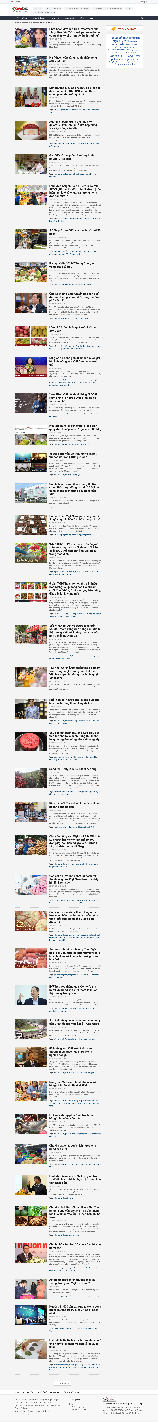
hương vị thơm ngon (71, 903)
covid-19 (63, 867)
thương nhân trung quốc (86, 792)
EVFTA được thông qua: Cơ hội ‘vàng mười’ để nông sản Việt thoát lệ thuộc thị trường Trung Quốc (73, 990)
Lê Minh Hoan (85, 318)
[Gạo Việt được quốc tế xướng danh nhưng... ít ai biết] (32, 164)
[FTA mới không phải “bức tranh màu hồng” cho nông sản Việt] (32, 1124)
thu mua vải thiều (63, 794)
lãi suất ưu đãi (75, 254)
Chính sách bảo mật (22, 1414)
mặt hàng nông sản (61, 1365)
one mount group (92, 656)
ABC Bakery (73, 760)
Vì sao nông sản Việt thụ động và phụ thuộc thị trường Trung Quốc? (73, 455)
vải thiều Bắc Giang (61, 614)
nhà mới (117, 44)
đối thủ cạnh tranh (77, 349)
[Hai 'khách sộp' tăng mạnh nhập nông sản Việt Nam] (32, 66)
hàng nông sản (81, 1134)
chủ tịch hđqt (86, 251)
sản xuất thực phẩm (61, 218)
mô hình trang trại (79, 1367)
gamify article (129, 52)
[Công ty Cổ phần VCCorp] (109, 1399)
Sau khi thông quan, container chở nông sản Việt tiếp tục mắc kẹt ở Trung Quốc (74, 1022)
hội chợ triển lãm (75, 110)
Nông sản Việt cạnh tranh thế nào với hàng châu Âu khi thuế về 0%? (72, 1083)
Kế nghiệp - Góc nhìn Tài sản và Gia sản (108, 8)
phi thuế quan (70, 1134)
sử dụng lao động (84, 1164)
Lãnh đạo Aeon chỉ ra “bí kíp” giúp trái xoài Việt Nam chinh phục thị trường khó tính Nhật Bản (75, 1179)
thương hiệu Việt (71, 721)
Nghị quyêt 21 (121, 41)
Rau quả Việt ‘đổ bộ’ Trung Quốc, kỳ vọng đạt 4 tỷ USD (72, 265)
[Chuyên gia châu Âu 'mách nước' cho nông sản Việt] (32, 1154)
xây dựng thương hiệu (85, 174)
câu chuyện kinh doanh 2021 (59, 658)
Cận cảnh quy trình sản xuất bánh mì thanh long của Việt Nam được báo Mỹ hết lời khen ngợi (73, 879)
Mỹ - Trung (58, 1296)
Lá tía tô (94, 1365)
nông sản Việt (71, 143)
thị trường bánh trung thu (86, 143)
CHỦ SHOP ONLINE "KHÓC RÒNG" (77, 8)
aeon (71, 1198)
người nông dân (64, 385)
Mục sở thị (84, 903)
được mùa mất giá (84, 380)
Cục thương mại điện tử (92, 614)
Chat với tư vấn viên (78, 1409)
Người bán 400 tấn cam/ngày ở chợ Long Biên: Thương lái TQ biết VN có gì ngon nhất (75, 1310)
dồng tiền (134, 37)
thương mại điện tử (61, 535)
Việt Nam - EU (54, 1103)
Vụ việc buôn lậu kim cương (44, 12)
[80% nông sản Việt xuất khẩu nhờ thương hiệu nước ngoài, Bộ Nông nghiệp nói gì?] (32, 1057)
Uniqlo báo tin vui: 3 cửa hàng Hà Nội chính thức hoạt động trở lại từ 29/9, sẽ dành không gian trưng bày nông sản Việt (74, 489)
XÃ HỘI (24, 18)
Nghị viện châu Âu (59, 1011)
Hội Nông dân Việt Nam (67, 1270)
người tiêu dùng (75, 535)
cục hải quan (73, 1365)
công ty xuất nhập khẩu (87, 1039)
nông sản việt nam (72, 318)
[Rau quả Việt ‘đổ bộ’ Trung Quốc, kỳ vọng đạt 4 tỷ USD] (32, 272)
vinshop (56, 656)
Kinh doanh (55, 1392)
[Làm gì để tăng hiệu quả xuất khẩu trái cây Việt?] (32, 336)
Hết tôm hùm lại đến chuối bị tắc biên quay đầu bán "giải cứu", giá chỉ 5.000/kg (75, 427)
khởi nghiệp (62, 723)
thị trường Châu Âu (61, 251)
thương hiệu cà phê (61, 110)
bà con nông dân (87, 935)
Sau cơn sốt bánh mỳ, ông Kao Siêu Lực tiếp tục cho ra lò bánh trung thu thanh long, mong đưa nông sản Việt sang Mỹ (74, 736)
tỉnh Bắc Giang (59, 792)
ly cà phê (57, 414)
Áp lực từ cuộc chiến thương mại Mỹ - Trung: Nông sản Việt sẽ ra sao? (73, 1281)
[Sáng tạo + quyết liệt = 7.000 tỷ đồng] (32, 778)
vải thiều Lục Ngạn (73, 572)
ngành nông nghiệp (60, 827)
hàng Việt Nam (58, 221)
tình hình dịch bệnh (88, 572)
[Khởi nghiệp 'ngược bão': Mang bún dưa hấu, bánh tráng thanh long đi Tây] (32, 709)
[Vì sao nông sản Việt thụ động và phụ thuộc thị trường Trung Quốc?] (32, 462)
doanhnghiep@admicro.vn (83, 1407)
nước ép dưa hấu (85, 721)
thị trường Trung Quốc (83, 284)
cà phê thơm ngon (68, 414)
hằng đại (133, 41)
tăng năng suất (70, 380)
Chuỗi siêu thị (91, 346)
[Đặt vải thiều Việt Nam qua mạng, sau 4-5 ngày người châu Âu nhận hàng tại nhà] (32, 525)
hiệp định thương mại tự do (89, 1101)
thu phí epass (116, 53)
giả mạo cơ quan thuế (124, 64)
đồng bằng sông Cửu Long (68, 382)
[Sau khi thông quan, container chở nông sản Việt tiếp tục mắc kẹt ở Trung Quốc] (32, 1029)
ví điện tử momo (86, 864)
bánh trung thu (59, 143)
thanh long (53, 723)
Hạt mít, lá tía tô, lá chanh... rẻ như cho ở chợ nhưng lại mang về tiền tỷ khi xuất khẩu (75, 1344)
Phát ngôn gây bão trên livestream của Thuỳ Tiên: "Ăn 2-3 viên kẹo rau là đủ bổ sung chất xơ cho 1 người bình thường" (74, 32)
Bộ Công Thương (75, 614)
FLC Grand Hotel (129, 56)
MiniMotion (133, 59)
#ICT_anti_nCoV (60, 1039)
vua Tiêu (91, 414)
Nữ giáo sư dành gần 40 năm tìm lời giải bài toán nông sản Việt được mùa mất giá (74, 361)
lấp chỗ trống (94, 1296)
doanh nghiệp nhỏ (76, 218)
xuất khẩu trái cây (60, 1370)
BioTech (129, 8)
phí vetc (116, 59)
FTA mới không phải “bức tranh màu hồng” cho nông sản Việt (72, 1116)
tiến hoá (137, 62)
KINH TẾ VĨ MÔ (38, 18)
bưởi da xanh (69, 346)
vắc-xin (114, 56)
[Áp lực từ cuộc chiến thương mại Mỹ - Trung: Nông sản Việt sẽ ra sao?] (32, 1289)
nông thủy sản (83, 1103)
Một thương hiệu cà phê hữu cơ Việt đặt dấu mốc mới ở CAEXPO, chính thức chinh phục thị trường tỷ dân (74, 91)
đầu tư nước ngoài (87, 1073)
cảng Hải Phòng (75, 251)
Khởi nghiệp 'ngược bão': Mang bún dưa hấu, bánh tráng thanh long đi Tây (74, 701)
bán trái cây (69, 444)
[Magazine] (15, 2)
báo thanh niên (70, 174)
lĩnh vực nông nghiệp (68, 1103)
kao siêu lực (62, 760)
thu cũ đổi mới (119, 37)
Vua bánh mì (71, 900)
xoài (66, 1198)
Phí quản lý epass (135, 50)
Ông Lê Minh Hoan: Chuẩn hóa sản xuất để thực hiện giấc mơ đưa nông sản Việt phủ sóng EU (74, 297)
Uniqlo (56, 507)
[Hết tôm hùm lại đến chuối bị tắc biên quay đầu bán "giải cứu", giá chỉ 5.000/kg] (32, 435)
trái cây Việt (58, 346)
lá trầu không (67, 1367)
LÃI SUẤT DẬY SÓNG (53, 8)
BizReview (38, 8)
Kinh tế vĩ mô (41, 1392)
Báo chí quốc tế (59, 900)
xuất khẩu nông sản (82, 444)
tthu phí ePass (114, 62)
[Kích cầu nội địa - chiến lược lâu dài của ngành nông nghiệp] (32, 812)
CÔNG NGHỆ (69, 18)
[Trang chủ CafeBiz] (17, 18)
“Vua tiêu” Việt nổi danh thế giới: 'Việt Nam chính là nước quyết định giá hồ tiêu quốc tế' (73, 398)
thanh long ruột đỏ (55, 977)
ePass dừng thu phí (127, 62)
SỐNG (82, 18)
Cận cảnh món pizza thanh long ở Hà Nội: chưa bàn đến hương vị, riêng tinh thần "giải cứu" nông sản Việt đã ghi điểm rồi (73, 917)
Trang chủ (19, 1392)
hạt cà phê (87, 110)
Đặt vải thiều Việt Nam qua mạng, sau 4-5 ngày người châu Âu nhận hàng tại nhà (75, 517)
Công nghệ (68, 1392)
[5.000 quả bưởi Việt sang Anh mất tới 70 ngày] (32, 239)
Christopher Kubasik (124, 47)
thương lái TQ (71, 1328)
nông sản (96, 721)
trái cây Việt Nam (63, 349)
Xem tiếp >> (58, 1382)
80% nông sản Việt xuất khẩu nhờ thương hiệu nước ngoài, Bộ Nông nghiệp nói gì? (70, 1052)
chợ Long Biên (59, 1328)
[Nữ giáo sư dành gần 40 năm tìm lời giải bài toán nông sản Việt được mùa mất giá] (32, 367)
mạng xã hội (61, 940)
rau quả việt (69, 284)
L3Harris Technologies (118, 50)
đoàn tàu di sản (130, 45)
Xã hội (30, 1392)
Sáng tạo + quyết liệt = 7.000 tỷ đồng (73, 769)
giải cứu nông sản (83, 900)
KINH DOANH (54, 18)
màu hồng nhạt (89, 937)
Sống (77, 1392)
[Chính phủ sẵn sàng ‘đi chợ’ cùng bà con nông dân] (32, 1253)
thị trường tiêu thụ (85, 1268)
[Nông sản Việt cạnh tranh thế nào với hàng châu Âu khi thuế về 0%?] (32, 1091)
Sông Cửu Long (84, 382)
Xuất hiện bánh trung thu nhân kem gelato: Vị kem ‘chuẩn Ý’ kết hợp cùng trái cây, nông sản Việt (73, 125)
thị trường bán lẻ (78, 656)
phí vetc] (124, 60)
